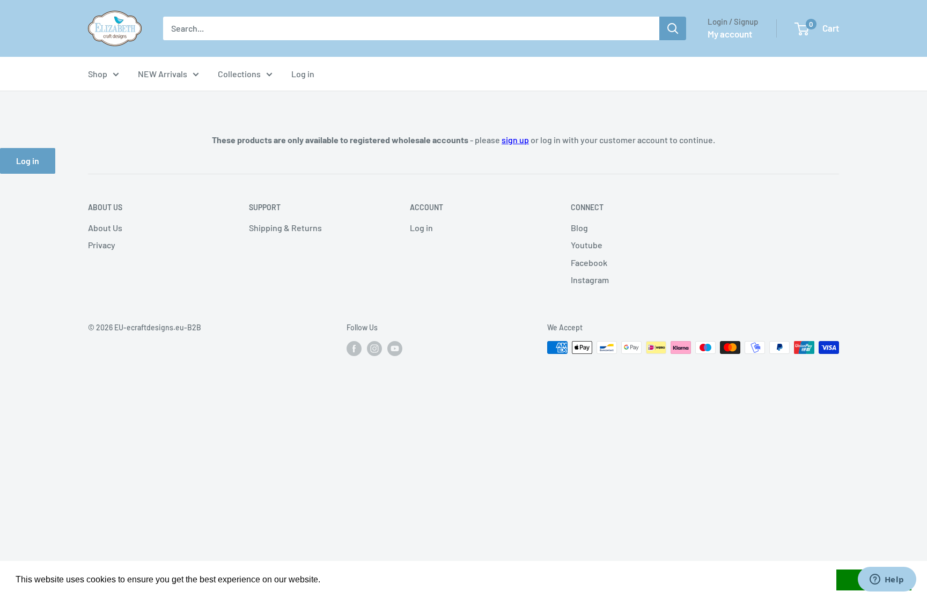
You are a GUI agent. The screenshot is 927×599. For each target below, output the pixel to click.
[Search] (672, 28)
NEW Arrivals (162, 74)
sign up (515, 140)
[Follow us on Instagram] (374, 348)
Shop (97, 74)
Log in (302, 74)
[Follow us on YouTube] (394, 348)
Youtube (586, 245)
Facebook (589, 262)
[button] (324, 580)
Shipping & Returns (285, 228)
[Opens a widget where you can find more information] (886, 580)
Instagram (590, 280)
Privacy (101, 245)
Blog (579, 228)
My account (730, 33)
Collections (239, 74)
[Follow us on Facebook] (354, 348)
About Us (105, 228)
